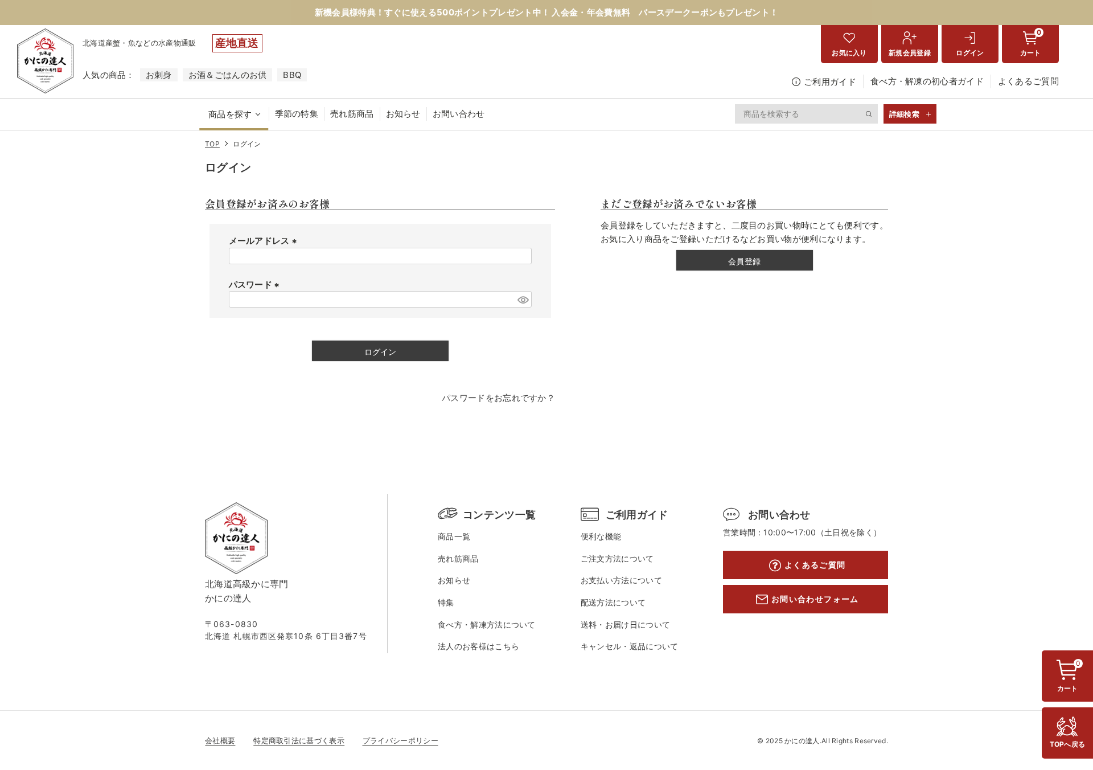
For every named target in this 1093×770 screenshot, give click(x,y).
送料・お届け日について (625, 624)
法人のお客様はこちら (478, 646)
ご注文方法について (617, 558)
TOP (212, 144)
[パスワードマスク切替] (523, 299)
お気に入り (849, 52)
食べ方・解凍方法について (487, 624)
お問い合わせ (459, 113)
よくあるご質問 (1028, 81)
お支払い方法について (621, 580)
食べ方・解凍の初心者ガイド (927, 81)
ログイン (970, 52)
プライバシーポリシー (400, 740)
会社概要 (220, 740)
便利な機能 (601, 536)
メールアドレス (264, 240)
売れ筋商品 (352, 113)
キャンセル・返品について (630, 646)
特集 (446, 602)
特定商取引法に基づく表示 (298, 740)
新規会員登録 (910, 52)
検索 (869, 114)
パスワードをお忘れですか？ (498, 397)
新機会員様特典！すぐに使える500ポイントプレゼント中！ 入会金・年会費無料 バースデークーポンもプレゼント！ (547, 12)
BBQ (292, 74)
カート (1031, 42)
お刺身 (159, 74)
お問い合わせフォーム (815, 599)
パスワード (256, 284)
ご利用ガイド (830, 81)
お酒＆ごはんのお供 (227, 74)
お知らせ (403, 113)
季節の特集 (297, 113)
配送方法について (613, 602)
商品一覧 (454, 536)
